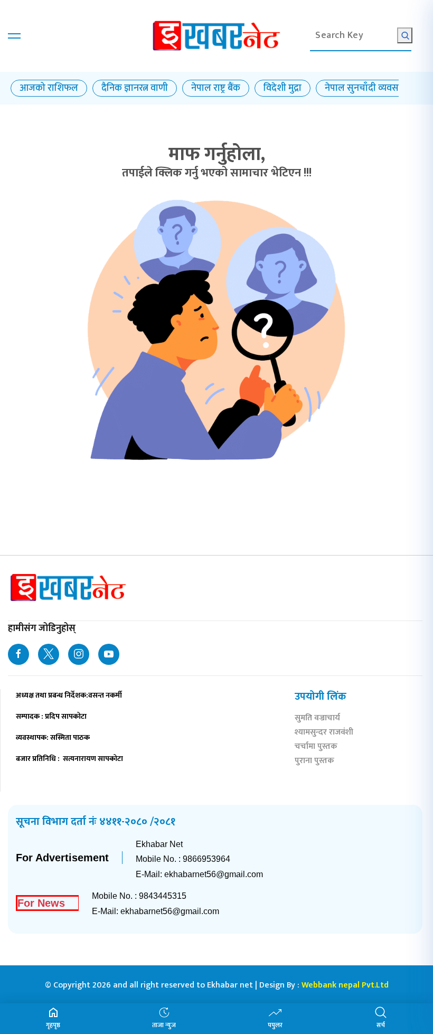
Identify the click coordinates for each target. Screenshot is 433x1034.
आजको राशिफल (49, 88)
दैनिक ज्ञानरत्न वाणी (134, 88)
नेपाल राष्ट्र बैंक (215, 88)
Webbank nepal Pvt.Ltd (345, 985)
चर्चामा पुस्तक (316, 747)
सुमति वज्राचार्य (317, 719)
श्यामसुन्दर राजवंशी (324, 733)
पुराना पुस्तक (314, 762)
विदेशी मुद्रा (282, 88)
